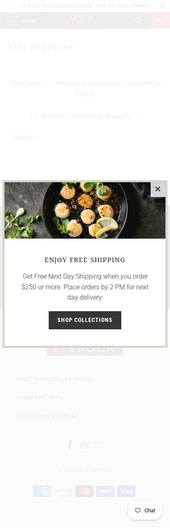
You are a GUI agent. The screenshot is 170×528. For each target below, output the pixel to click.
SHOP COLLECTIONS (85, 320)
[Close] (158, 189)
